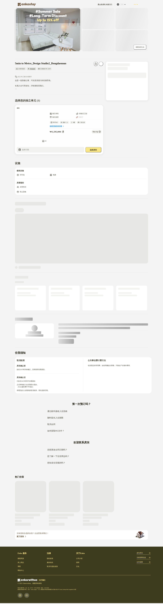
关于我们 (42, 580)
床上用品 (21, 562)
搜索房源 (21, 558)
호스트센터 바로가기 (105, 4)
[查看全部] (48, 29)
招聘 (77, 562)
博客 (19, 566)
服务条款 (50, 562)
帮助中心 (21, 570)
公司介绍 (79, 558)
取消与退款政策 (52, 566)
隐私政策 (50, 558)
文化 (77, 566)
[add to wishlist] (99, 109)
